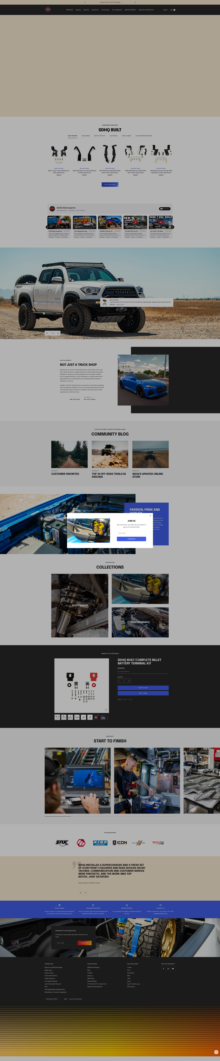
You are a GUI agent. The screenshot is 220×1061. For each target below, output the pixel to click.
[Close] (150, 515)
